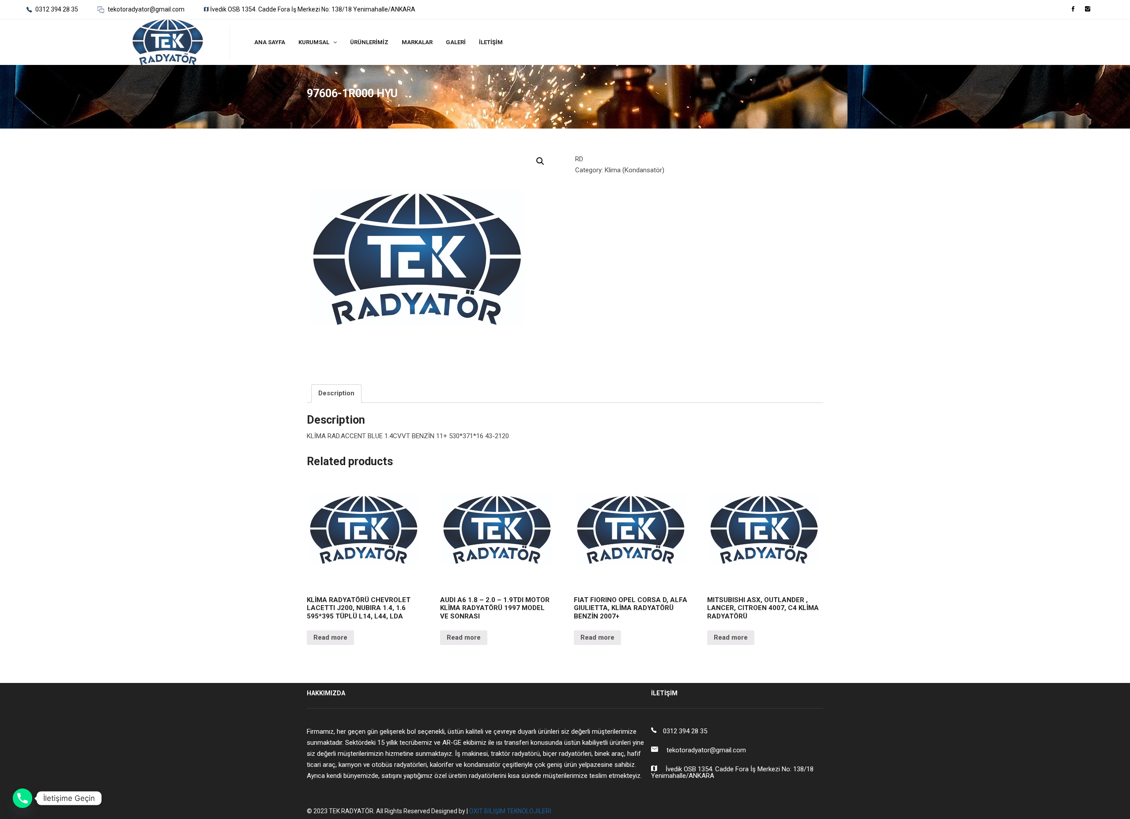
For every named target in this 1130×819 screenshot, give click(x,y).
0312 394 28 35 (56, 9)
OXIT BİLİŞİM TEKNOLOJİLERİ (510, 811)
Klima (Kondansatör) (634, 170)
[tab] (336, 393)
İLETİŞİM (491, 42)
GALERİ (456, 42)
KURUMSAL (313, 42)
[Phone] (22, 798)
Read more (330, 637)
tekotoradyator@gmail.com (145, 9)
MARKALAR (417, 42)
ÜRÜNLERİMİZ (369, 42)
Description (336, 393)
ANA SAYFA (269, 42)
